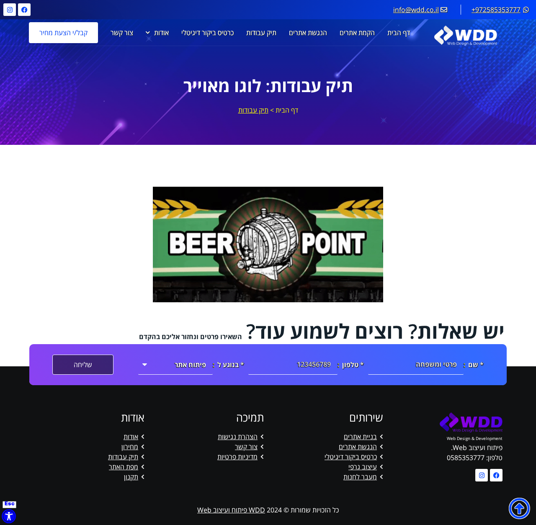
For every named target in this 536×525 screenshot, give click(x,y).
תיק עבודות (261, 32)
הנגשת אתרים (308, 32)
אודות (161, 32)
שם (473, 364)
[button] (519, 508)
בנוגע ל (228, 364)
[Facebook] (24, 9)
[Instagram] (9, 9)
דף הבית (398, 32)
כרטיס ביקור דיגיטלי (207, 32)
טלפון (350, 364)
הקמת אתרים (357, 32)
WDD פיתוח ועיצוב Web (231, 510)
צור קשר (122, 32)
